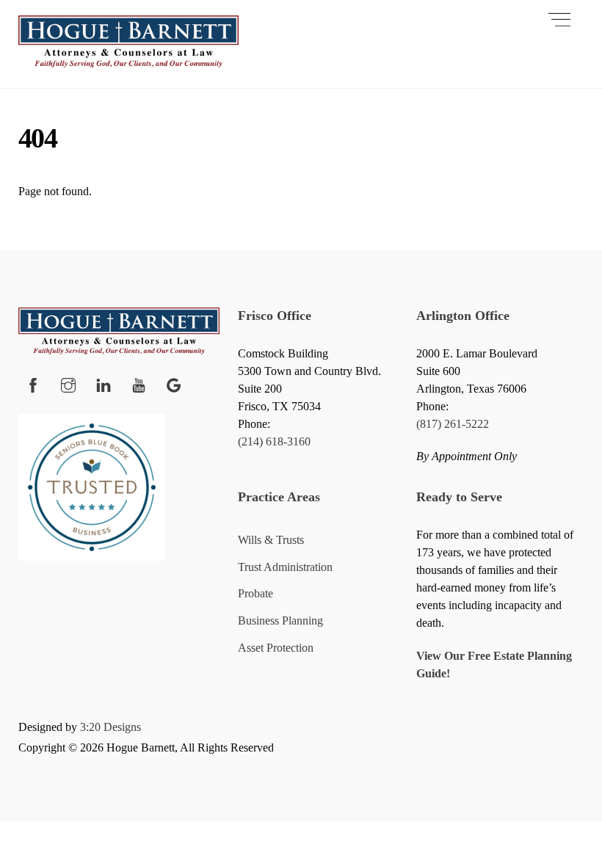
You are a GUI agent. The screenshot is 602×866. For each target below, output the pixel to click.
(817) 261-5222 (452, 424)
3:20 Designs (110, 727)
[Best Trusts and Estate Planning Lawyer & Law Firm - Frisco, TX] (128, 61)
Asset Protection (275, 647)
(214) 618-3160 (274, 441)
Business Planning (280, 620)
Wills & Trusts (271, 540)
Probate (255, 593)
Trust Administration (285, 567)
